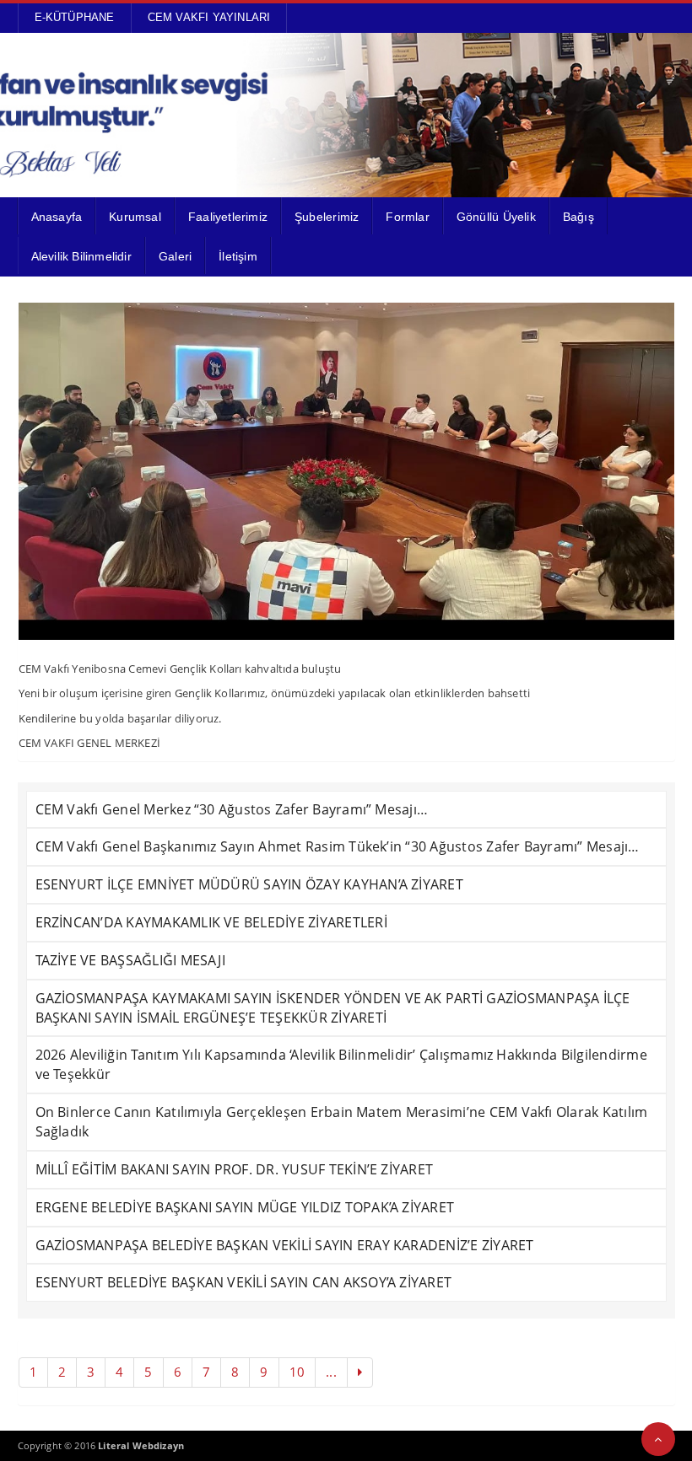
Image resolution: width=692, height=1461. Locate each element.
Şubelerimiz (327, 216)
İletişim (238, 256)
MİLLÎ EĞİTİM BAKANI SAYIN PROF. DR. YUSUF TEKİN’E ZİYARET (234, 1169)
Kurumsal (135, 216)
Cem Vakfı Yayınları (209, 17)
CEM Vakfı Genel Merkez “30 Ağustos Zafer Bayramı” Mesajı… (232, 809)
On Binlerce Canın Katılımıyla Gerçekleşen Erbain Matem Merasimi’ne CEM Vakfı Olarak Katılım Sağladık (341, 1122)
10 (297, 1371)
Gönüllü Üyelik (496, 216)
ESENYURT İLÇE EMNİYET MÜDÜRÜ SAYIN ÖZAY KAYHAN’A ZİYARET (249, 884)
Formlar (407, 216)
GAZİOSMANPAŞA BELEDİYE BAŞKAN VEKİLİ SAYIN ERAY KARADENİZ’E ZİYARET (284, 1245)
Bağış (578, 216)
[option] (346, 471)
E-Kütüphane (75, 17)
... (331, 1371)
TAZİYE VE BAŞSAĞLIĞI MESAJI (130, 960)
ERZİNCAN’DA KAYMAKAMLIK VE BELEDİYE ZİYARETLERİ (211, 922)
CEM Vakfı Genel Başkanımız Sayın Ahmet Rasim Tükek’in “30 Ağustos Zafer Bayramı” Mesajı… (337, 846)
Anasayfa (57, 216)
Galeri (175, 256)
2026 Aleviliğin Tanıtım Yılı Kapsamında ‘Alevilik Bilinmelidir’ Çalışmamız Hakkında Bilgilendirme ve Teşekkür (341, 1064)
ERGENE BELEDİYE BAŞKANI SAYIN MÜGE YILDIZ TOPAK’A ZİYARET (245, 1207)
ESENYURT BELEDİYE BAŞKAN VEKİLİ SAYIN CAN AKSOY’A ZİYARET (243, 1282)
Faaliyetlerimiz (228, 216)
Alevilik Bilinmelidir (81, 256)
